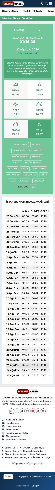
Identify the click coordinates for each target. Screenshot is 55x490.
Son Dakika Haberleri (16, 439)
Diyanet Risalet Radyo (15, 454)
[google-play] (34, 464)
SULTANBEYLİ (13, 175)
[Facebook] (17, 410)
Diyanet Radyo (12, 451)
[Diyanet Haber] (13, 4)
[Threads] (43, 410)
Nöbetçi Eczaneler (15, 420)
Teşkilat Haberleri (33, 11)
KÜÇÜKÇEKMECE (32, 163)
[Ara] (46, 3)
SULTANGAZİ (30, 175)
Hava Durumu (12, 423)
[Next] (11, 410)
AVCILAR (36, 144)
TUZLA (12, 181)
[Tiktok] (38, 410)
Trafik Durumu (12, 430)
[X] (22, 410)
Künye (47, 458)
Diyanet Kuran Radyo (33, 451)
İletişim (36, 458)
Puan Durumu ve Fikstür (17, 433)
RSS (9, 476)
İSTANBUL (23, 187)
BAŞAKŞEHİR (19, 150)
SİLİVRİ (44, 175)
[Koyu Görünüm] (42, 3)
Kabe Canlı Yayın (38, 454)
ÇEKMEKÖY (39, 181)
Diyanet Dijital (11, 448)
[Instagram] (27, 410)
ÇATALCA (24, 181)
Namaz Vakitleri (13, 426)
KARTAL (17, 163)
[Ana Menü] (50, 3)
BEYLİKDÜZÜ (35, 150)
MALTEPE (12, 169)
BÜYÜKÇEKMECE (19, 157)
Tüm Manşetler (13, 436)
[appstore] (19, 464)
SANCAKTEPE (39, 169)
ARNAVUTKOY (20, 144)
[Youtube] (32, 410)
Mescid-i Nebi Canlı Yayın (17, 458)
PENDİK (24, 169)
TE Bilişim (35, 486)
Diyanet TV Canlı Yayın (33, 448)
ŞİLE (33, 187)
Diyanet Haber (11, 11)
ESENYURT (37, 157)
